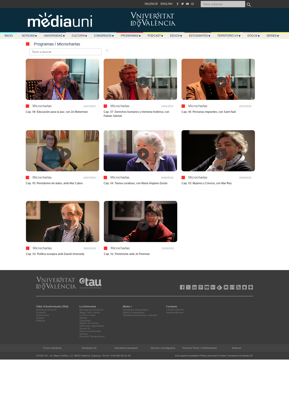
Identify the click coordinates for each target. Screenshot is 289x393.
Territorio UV (228, 35)
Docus (253, 35)
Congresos (104, 35)
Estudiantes (199, 35)
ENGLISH (166, 3)
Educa (176, 35)
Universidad (54, 35)
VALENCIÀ (151, 3)
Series (273, 35)
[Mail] (192, 3)
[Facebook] (177, 3)
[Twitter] (182, 3)
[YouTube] (187, 3)
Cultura (79, 35)
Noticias (29, 35)
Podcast (155, 35)
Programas (131, 35)
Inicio (9, 35)
